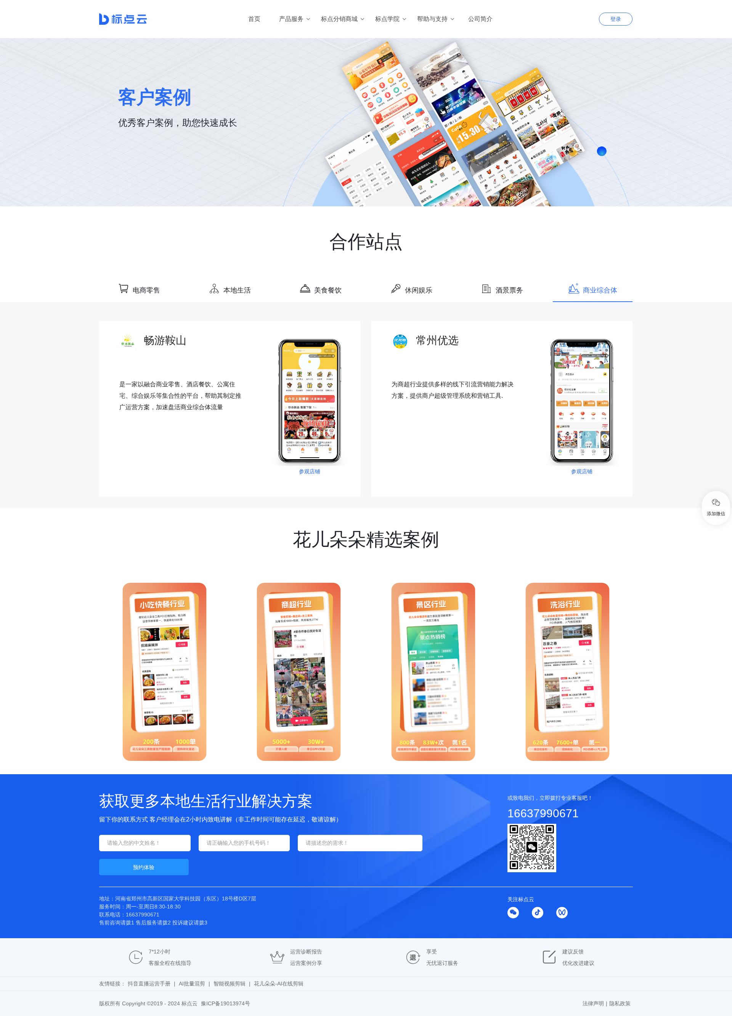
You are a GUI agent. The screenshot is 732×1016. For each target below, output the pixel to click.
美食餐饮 (328, 290)
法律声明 (593, 1003)
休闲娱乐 (418, 290)
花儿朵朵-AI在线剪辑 (278, 984)
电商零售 (146, 290)
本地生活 (237, 290)
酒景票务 (509, 290)
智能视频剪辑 (230, 984)
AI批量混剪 (192, 984)
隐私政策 (620, 1003)
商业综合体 (600, 290)
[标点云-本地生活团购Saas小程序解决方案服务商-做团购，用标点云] (161, 19)
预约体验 (143, 867)
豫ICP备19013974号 (225, 1003)
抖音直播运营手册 (149, 984)
